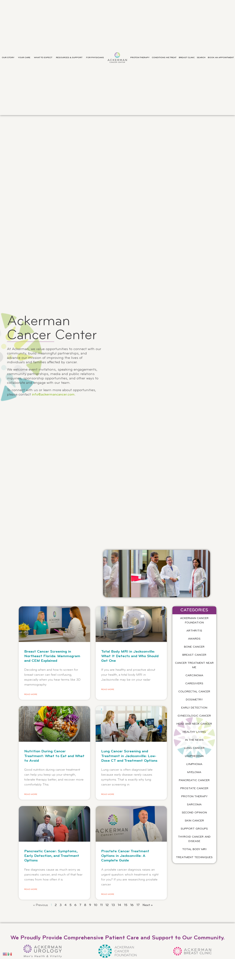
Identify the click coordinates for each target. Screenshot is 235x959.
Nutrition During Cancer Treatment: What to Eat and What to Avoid (54, 755)
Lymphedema (194, 756)
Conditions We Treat (164, 57)
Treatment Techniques (194, 857)
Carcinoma (194, 675)
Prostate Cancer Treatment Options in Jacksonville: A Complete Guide (125, 855)
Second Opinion (194, 812)
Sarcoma (194, 804)
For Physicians (95, 57)
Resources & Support (69, 57)
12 (107, 905)
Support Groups (194, 828)
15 (125, 905)
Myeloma (194, 772)
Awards (194, 638)
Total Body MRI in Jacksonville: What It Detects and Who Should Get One (130, 656)
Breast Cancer (194, 655)
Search (201, 57)
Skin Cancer (194, 820)
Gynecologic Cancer (194, 715)
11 (101, 905)
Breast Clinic (187, 57)
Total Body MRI (194, 849)
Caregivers (194, 683)
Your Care (24, 57)
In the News (194, 740)
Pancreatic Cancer (194, 780)
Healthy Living (194, 732)
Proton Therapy (139, 57)
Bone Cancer (194, 646)
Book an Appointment (221, 57)
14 (119, 905)
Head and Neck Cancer (194, 723)
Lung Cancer (194, 748)
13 (113, 905)
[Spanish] (10, 953)
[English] (5, 953)
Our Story (8, 57)
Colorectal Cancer (194, 691)
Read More (30, 694)
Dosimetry (194, 699)
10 (95, 905)
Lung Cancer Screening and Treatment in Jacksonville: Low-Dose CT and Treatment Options (129, 755)
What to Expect (43, 57)
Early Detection (194, 707)
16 (132, 905)
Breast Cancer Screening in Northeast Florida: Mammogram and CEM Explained (52, 656)
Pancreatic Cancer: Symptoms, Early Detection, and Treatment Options (51, 855)
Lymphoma (194, 764)
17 (138, 905)
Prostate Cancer (194, 788)
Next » (147, 905)
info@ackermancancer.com (53, 394)
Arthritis (194, 630)
